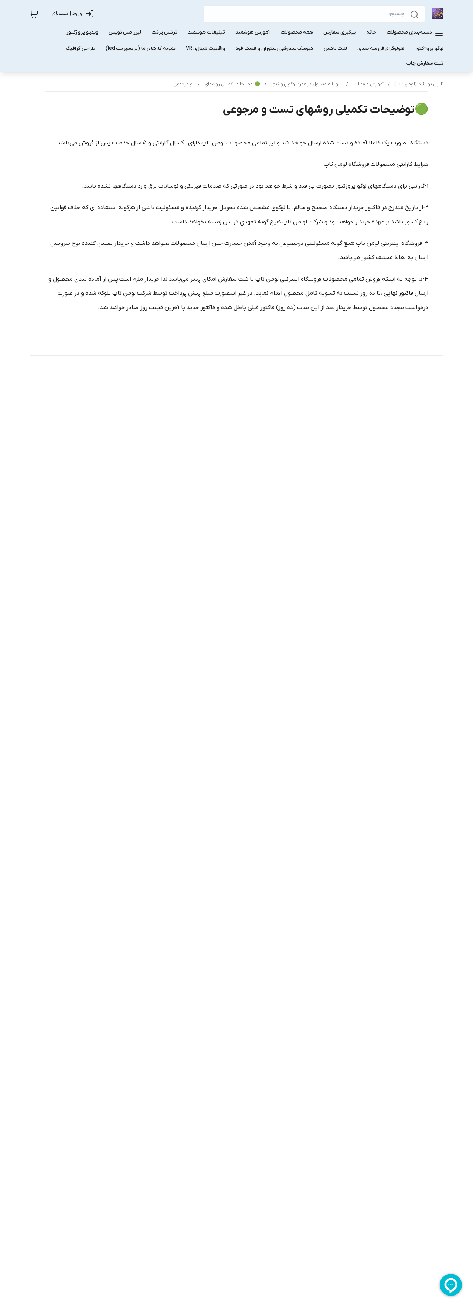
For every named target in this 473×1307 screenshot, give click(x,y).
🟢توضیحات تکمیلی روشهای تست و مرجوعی (216, 84)
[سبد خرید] (34, 13)
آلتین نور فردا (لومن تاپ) (418, 84)
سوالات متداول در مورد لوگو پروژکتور (306, 84)
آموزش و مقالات (368, 84)
